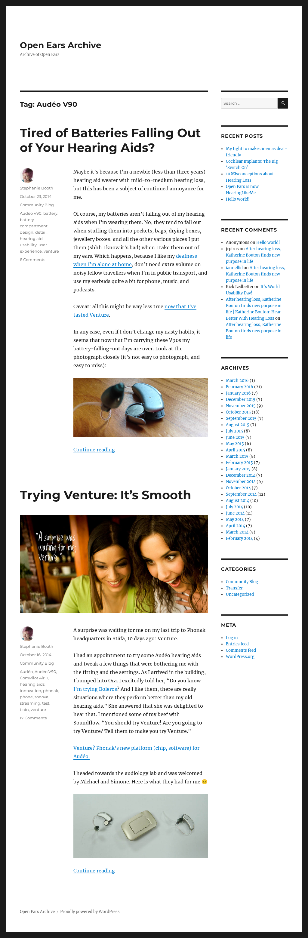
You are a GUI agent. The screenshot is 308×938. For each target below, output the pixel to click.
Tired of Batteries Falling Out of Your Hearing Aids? (110, 140)
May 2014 (235, 519)
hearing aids (32, 684)
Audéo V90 (31, 213)
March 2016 (237, 380)
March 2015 (237, 456)
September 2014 (241, 494)
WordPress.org (240, 656)
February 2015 (239, 462)
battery (50, 213)
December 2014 (240, 475)
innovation (30, 690)
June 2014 (235, 513)
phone (26, 696)
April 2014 (235, 525)
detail (41, 232)
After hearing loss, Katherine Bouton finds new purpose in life (253, 255)
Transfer (234, 588)
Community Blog (37, 204)
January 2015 (238, 469)
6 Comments (32, 259)
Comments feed (241, 650)
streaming (30, 703)
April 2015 (235, 450)
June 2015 (235, 437)
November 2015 (241, 405)
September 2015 (241, 418)
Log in (232, 637)
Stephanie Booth (36, 188)
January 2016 (238, 393)
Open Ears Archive (60, 45)
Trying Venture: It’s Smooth (105, 494)
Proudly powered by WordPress (90, 911)
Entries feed (237, 644)
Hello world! (238, 199)
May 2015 (235, 443)
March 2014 (237, 532)
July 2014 (234, 506)
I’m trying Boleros (95, 689)
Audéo (26, 671)
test (45, 703)
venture (51, 251)
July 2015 (234, 431)
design (26, 232)
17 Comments (33, 717)
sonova (41, 696)
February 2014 (239, 538)
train (24, 709)
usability (28, 244)
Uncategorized (240, 594)
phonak (50, 690)
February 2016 (239, 386)
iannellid (234, 267)
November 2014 (241, 481)
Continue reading (94, 450)
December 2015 (240, 399)
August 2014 (237, 500)
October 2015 (238, 412)
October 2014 (238, 488)
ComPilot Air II (34, 677)
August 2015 (237, 424)
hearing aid (31, 238)
